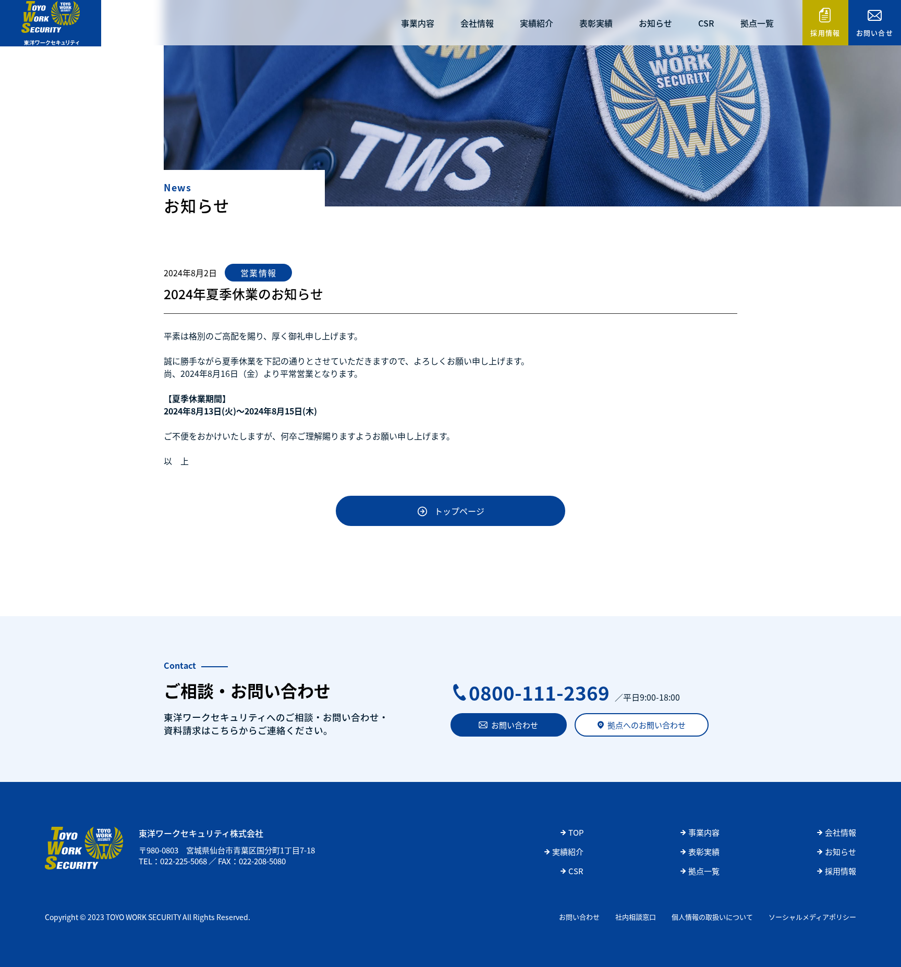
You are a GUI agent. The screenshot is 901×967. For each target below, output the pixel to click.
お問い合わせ (514, 724)
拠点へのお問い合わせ (646, 724)
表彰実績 (596, 23)
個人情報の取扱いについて (712, 917)
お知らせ (655, 23)
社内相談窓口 (635, 917)
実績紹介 (536, 23)
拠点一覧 (757, 23)
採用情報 (825, 33)
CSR (706, 23)
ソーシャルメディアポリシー (812, 917)
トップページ (459, 511)
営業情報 (258, 272)
